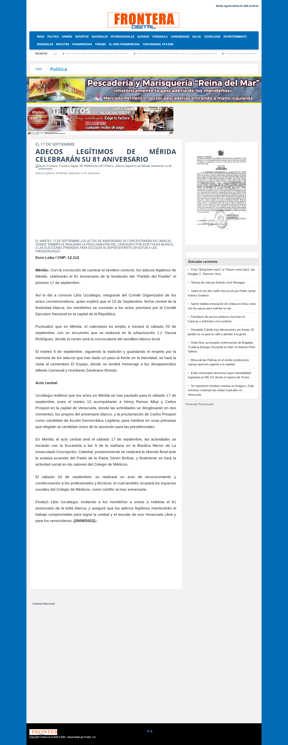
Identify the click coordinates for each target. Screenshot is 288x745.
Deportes (82, 36)
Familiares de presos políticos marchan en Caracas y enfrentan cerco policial (243, 53)
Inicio (41, 36)
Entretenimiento (235, 36)
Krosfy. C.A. (90, 737)
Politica (53, 36)
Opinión (67, 36)
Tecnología (212, 36)
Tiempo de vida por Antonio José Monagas (218, 282)
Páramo (100, 44)
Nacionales (100, 36)
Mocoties (62, 44)
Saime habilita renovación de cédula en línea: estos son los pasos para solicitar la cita (158, 53)
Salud (196, 36)
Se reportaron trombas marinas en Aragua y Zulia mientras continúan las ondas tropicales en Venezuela (221, 390)
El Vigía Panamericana (124, 44)
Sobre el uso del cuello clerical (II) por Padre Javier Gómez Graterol (78, 53)
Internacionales (122, 36)
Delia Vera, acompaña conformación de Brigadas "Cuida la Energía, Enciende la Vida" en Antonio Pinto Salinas (221, 347)
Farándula (160, 36)
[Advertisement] (105, 205)
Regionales (45, 44)
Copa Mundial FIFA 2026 (158, 44)
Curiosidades (180, 36)
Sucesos (143, 36)
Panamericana (82, 44)
